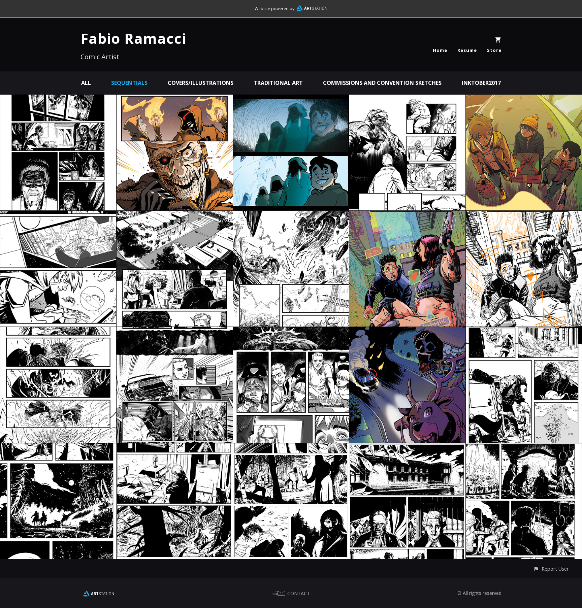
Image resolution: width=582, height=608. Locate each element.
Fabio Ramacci (133, 38)
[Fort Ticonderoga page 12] (407, 448)
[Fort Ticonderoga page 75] (174, 448)
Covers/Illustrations (200, 83)
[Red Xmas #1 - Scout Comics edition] (407, 99)
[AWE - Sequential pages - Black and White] (524, 215)
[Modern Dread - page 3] (174, 331)
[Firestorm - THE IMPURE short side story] (58, 215)
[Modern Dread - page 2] (291, 331)
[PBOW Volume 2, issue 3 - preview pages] (174, 99)
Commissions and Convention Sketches (382, 83)
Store (494, 50)
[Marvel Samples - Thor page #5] (58, 331)
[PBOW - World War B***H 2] (291, 99)
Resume (467, 50)
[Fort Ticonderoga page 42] (58, 448)
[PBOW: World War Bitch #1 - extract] (291, 215)
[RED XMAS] (524, 99)
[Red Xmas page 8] (524, 331)
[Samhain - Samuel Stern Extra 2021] (58, 99)
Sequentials (129, 83)
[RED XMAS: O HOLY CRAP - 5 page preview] (407, 331)
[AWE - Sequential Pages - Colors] (407, 215)
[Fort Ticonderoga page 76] (291, 448)
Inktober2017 (481, 83)
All (86, 83)
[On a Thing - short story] (174, 215)
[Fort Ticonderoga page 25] (524, 448)
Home (440, 50)
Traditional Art (278, 83)
